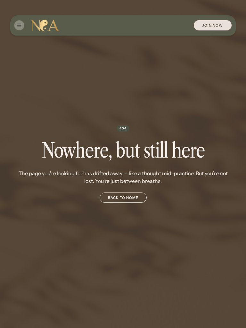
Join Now (212, 25)
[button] (19, 25)
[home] (44, 25)
